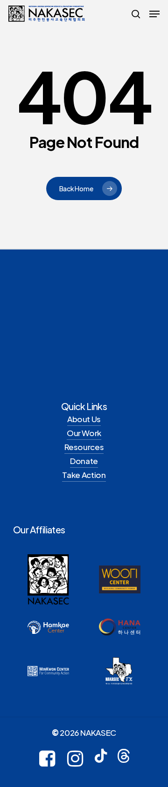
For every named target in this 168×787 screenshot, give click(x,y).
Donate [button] (84, 461)
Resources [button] (84, 447)
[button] (154, 14)
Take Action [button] (83, 475)
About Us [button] (84, 419)
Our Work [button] (84, 433)
